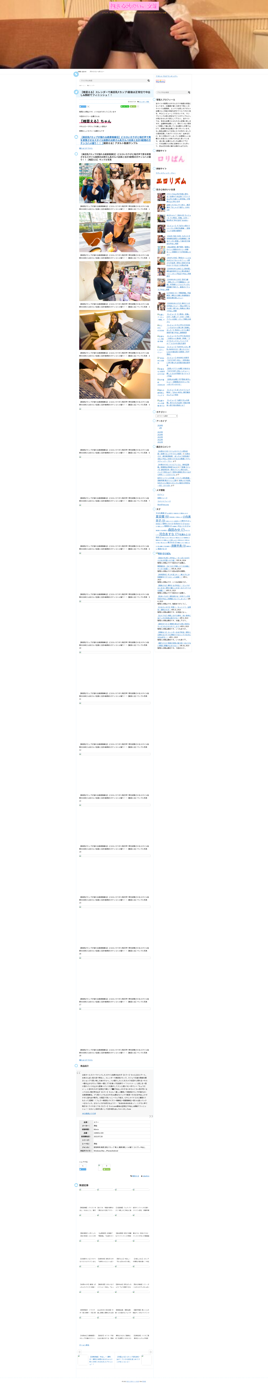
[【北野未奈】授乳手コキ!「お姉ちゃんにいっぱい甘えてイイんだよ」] (105, 1248)
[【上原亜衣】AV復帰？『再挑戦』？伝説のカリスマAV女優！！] (105, 1222)
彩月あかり (179, 523)
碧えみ (172, 537)
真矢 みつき (166, 537)
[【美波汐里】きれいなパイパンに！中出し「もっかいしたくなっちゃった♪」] (105, 1273)
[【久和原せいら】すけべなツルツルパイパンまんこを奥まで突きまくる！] (87, 1248)
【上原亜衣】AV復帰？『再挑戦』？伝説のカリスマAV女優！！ (105, 1236)
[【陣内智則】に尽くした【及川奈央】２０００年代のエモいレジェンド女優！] (87, 1222)
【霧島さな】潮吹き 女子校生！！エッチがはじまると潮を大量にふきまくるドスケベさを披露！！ (174, 588)
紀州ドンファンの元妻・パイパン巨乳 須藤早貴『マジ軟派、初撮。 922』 (141, 1210)
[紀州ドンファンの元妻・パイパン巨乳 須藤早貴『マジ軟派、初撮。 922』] (141, 1196)
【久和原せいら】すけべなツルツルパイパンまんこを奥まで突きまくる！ (88, 1261)
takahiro (146, 1176)
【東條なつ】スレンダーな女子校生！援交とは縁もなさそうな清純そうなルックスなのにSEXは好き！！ (174, 634)
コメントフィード (164, 501)
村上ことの (183, 526)
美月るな (181, 540)
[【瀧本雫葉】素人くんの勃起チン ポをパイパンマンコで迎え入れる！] (141, 1299)
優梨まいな (184, 513)
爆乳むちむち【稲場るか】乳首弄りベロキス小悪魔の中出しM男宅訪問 (123, 1338)
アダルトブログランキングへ (167, 76)
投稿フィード (162, 498)
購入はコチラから (86, 148)
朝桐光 (168, 526)
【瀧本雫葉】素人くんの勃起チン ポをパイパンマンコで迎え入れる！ (141, 1312)
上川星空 (170, 513)
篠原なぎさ (159, 540)
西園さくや (181, 542)
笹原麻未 (187, 537)
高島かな (162, 548)
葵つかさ (164, 542)
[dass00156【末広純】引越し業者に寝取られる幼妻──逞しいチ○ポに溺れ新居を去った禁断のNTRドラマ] (105, 1299)
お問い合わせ (82, 72)
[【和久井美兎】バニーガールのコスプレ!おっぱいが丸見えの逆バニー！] (141, 1273)
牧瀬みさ (185, 534)
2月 (160, 428)
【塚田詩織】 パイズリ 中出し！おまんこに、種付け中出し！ (87, 1210)
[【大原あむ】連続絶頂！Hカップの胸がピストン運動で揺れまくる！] (87, 1324)
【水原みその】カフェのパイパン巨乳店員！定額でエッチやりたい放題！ (172, 452)
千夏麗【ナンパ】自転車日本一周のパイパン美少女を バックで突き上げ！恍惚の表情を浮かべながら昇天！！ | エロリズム (174, 471)
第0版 (144, 1381)
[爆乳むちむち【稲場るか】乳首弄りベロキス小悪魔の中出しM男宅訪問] (123, 1324)
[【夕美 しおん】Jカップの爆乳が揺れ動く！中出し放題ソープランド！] (141, 1248)
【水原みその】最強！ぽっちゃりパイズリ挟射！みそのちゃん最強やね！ (88, 1287)
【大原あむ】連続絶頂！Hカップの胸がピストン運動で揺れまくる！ (88, 1338)
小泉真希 (176, 521)
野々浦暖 (161, 546)
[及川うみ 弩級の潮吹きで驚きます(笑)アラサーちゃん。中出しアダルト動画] (105, 1196)
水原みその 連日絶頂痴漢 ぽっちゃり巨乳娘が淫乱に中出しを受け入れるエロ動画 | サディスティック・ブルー (174, 457)
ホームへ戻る (84, 1345)
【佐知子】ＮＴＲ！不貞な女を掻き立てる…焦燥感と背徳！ (105, 1338)
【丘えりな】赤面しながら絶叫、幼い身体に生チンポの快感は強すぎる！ (174, 616)
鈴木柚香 (167, 546)
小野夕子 (184, 521)
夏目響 (162, 516)
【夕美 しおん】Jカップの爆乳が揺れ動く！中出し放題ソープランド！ (141, 1261)
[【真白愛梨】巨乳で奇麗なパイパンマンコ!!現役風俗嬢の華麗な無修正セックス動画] (123, 1222)
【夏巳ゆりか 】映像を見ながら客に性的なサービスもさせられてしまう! (173, 625)
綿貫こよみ (174, 540)
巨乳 (147, 102)
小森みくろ (169, 521)
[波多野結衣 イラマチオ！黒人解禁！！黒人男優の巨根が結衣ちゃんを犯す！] (87, 1299)
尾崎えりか (167, 523)
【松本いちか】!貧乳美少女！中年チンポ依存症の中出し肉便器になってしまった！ (173, 597)
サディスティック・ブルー (166, 173)
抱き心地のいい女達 (133, 1381)
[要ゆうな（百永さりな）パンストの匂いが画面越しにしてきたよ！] (141, 1222)
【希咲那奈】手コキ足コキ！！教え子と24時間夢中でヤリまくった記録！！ (173, 575)
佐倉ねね (177, 513)
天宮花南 (172, 517)
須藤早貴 (178, 545)
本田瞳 (174, 526)
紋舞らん (167, 540)
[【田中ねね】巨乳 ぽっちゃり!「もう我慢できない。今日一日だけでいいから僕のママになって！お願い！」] (123, 1273)
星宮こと (161, 526)
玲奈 (159, 537)
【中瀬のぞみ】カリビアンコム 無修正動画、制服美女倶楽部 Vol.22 (173, 465)
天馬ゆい (179, 517)
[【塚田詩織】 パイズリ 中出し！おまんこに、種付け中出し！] (87, 1196)
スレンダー (142, 102)
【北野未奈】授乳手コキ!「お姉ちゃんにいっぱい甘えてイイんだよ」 (105, 1261)
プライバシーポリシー (97, 72)
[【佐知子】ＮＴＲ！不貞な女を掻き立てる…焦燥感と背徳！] (105, 1324)
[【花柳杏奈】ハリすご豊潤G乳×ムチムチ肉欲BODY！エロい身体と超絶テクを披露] (141, 1324)
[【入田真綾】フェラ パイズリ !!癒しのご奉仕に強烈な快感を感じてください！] (123, 1196)
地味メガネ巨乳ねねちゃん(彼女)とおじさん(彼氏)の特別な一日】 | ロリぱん (174, 483)
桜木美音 (164, 530)
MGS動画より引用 (89, 1113)
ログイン (160, 494)
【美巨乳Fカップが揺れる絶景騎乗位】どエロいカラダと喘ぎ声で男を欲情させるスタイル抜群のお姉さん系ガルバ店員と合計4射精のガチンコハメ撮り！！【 (115, 140)
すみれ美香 (161, 513)
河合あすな (169, 534)
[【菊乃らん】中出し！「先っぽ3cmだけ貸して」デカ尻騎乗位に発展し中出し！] (123, 1248)
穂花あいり (179, 537)
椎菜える (135, 1176)
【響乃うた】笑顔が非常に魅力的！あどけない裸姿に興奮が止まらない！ (174, 644)
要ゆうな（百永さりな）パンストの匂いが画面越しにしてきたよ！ (141, 1236)
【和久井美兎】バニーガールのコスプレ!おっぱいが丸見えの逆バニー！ (141, 1287)
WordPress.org (163, 504)
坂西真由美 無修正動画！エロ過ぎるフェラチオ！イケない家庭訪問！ (123, 1312)
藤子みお (172, 542)
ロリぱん (166, 553)
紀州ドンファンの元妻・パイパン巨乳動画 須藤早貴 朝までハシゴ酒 (174, 479)
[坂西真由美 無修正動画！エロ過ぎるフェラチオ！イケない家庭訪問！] (123, 1299)
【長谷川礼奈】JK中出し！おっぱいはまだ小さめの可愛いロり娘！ (173, 559)
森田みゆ (176, 529)
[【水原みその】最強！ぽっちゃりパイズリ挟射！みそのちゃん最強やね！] (87, 1273)
